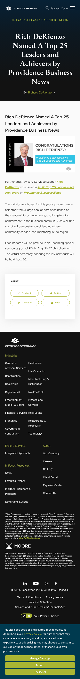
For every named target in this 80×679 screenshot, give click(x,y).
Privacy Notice (54, 597)
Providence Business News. (43, 192)
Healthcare (34, 363)
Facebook (26, 293)
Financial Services (16, 412)
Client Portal (50, 477)
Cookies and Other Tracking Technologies (40, 607)
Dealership (11, 384)
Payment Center (59, 8)
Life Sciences (36, 371)
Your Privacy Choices (46, 616)
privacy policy (32, 634)
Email (57, 302)
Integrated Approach (17, 453)
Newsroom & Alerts (16, 501)
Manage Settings (40, 658)
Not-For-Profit (36, 392)
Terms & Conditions (29, 597)
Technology (35, 433)
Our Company (51, 453)
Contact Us (49, 493)
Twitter (57, 293)
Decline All (40, 672)
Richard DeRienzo (40, 92)
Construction (13, 376)
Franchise (11, 420)
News (8, 473)
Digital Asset (12, 392)
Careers (48, 461)
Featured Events (15, 480)
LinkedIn (27, 302)
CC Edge (48, 469)
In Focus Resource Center (34, 19)
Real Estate (35, 412)
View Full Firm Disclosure (29, 538)
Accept (40, 665)
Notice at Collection (40, 602)
